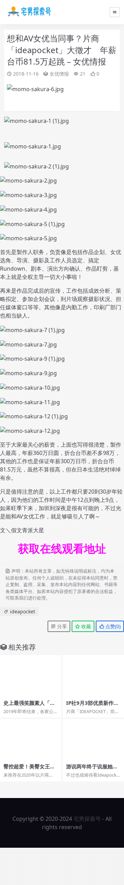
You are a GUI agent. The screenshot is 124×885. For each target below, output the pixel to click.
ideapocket (22, 611)
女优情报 (59, 73)
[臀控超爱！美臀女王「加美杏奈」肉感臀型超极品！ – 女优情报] (30, 739)
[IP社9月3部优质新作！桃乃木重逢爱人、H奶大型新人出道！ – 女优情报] (93, 675)
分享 (61, 626)
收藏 (85, 626)
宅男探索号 (87, 819)
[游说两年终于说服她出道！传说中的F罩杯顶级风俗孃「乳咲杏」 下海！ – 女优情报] (93, 739)
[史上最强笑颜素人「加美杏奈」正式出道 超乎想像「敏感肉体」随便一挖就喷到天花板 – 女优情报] (30, 675)
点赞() (112, 626)
